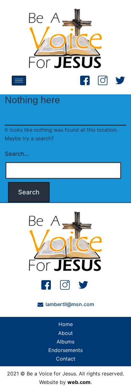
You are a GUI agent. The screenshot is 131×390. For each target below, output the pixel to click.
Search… (17, 153)
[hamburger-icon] (19, 80)
